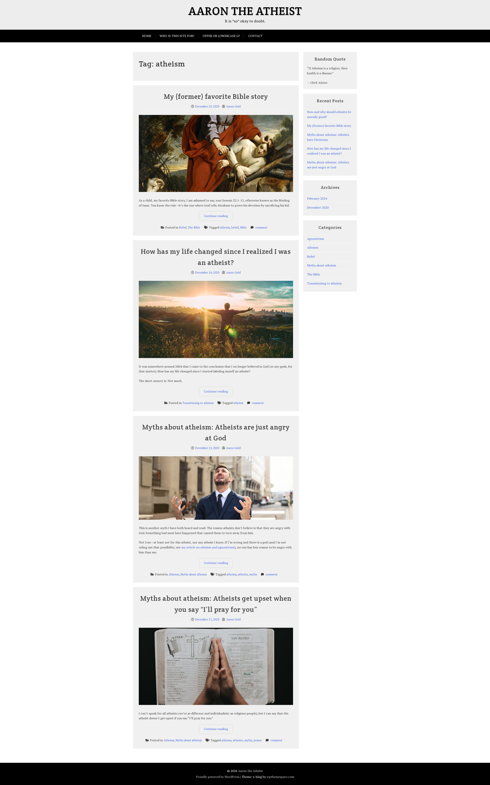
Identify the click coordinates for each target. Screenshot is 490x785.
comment (261, 227)
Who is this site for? (177, 36)
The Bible (194, 227)
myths (253, 574)
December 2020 (318, 207)
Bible (243, 227)
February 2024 (317, 198)
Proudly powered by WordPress (217, 777)
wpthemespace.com (280, 777)
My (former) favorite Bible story (216, 96)
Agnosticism (315, 239)
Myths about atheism (193, 574)
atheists (243, 574)
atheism (225, 227)
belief (235, 227)
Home (146, 36)
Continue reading (218, 217)
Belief (182, 227)
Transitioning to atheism (198, 403)
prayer (258, 740)
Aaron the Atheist (245, 11)
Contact (255, 36)
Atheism (174, 574)
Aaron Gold (233, 106)
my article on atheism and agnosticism (208, 547)
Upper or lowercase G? (221, 36)
